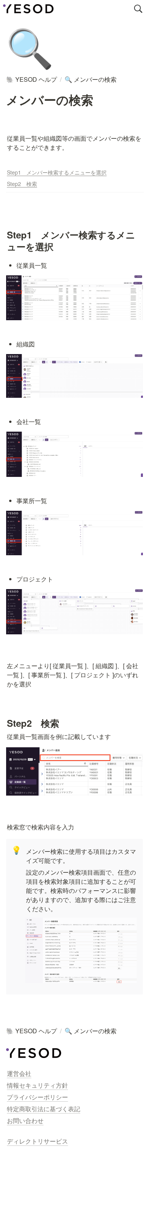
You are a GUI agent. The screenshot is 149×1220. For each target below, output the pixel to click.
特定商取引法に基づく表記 (43, 1108)
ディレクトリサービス (37, 1141)
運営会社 (19, 1073)
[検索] (138, 8)
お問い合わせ (25, 1120)
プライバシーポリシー (37, 1097)
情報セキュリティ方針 (37, 1085)
